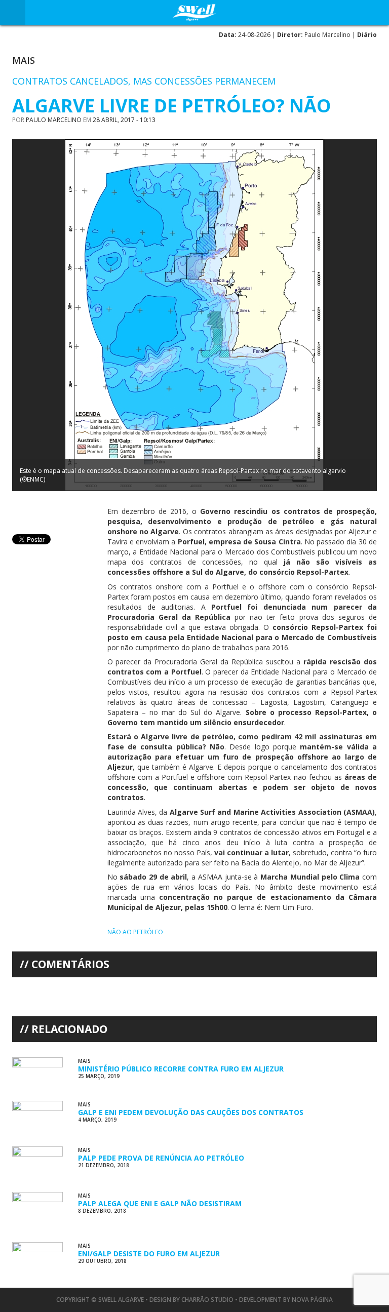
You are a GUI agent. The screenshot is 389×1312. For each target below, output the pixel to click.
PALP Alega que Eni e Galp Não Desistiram (160, 1203)
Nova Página (312, 1299)
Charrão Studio (207, 1299)
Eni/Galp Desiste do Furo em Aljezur (149, 1253)
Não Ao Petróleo (135, 932)
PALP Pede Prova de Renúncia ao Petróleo (161, 1158)
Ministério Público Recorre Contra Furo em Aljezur (181, 1069)
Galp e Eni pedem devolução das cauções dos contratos (190, 1112)
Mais (23, 60)
